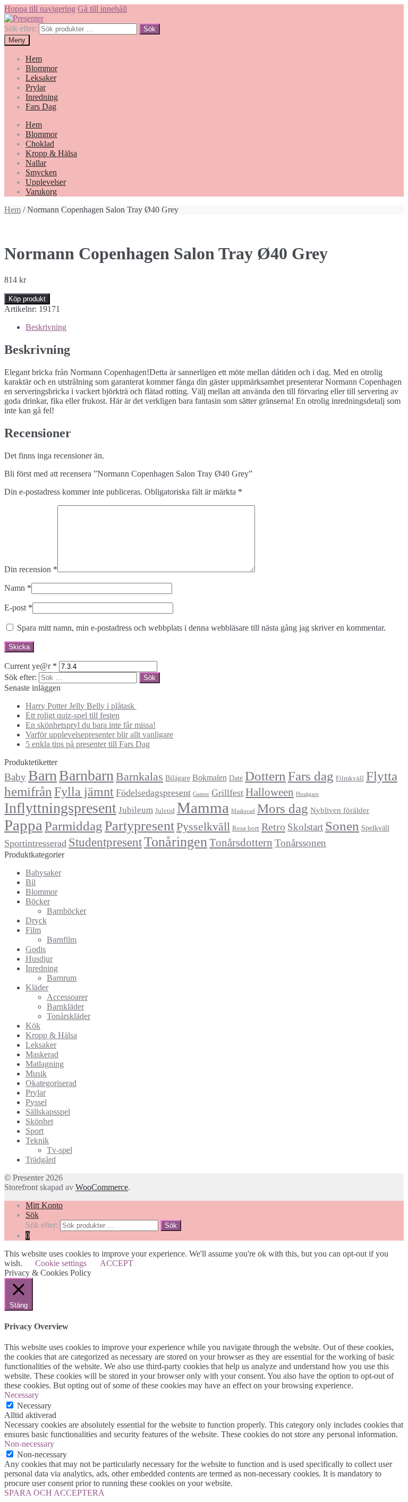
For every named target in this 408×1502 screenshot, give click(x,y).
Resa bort (245, 828)
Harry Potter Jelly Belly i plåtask (81, 705)
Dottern (265, 776)
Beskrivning (46, 327)
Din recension (30, 569)
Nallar (36, 162)
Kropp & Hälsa (51, 153)
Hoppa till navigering (39, 8)
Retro (273, 827)
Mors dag (282, 808)
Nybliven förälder (339, 809)
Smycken (41, 172)
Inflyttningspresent (60, 808)
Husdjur (39, 958)
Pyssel (36, 1102)
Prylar (36, 87)
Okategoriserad (51, 1083)
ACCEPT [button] (116, 1263)
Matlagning (45, 1063)
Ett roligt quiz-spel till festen (73, 715)
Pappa (23, 825)
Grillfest (227, 792)
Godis (36, 949)
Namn (17, 587)
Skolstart (305, 827)
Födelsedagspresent (153, 792)
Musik (36, 1073)
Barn (42, 775)
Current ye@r (30, 666)
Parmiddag (74, 826)
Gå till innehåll (102, 8)
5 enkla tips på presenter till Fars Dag (88, 744)
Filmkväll (350, 778)
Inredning (42, 96)
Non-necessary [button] (29, 1443)
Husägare (307, 794)
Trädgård (41, 1159)
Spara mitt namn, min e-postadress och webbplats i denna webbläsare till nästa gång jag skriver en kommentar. (201, 627)
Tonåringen (175, 842)
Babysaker (43, 872)
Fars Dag (41, 106)
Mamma (203, 807)
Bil (31, 882)
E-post (18, 607)
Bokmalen (209, 777)
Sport (35, 1130)
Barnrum (61, 977)
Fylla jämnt (84, 792)
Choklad (40, 143)
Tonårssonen (300, 842)
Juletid (165, 810)
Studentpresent (105, 842)
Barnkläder (65, 1006)
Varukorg (41, 191)
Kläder (37, 987)
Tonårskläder (68, 1016)
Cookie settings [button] (61, 1263)
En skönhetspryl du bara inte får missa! (91, 724)
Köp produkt (27, 299)
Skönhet (39, 1121)
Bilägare (177, 778)
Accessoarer (67, 997)
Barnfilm (61, 939)
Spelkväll (375, 828)
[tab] (215, 327)
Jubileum (135, 810)
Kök (33, 1025)
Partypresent (139, 826)
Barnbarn (86, 775)
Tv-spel (59, 1150)
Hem (34, 58)
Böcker (38, 901)
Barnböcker (66, 910)
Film (33, 930)
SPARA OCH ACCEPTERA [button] (54, 1492)
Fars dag (311, 776)
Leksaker (41, 77)
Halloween (269, 792)
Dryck (36, 920)
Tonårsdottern (241, 842)
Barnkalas (139, 776)
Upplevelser (46, 181)
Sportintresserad (35, 843)
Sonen (342, 826)
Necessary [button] (21, 1394)
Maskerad (243, 811)
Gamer (201, 794)
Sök (149, 29)
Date (236, 778)
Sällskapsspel (48, 1111)
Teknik (37, 1140)
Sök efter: (20, 28)
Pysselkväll (203, 826)
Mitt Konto (44, 1205)
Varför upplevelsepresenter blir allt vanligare (99, 734)
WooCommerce (101, 1187)
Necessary (34, 1405)
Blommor (41, 68)
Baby (15, 777)
